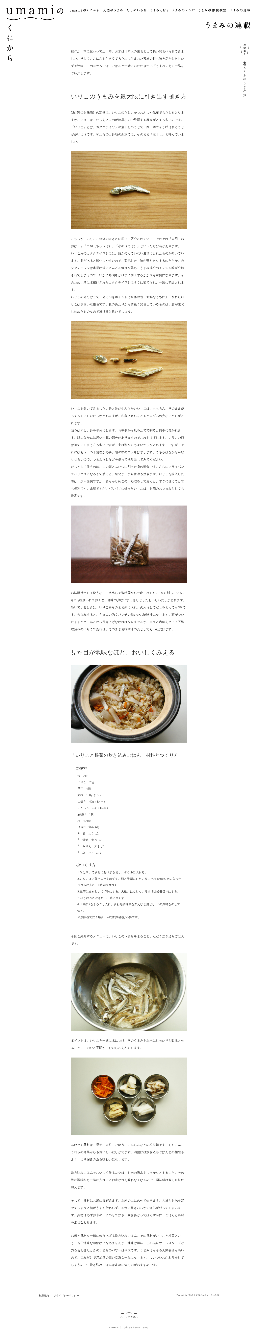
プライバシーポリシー (66, 1295)
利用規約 (44, 1295)
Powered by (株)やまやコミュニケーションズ (198, 1295)
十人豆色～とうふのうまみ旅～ (244, 77)
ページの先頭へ (129, 1317)
